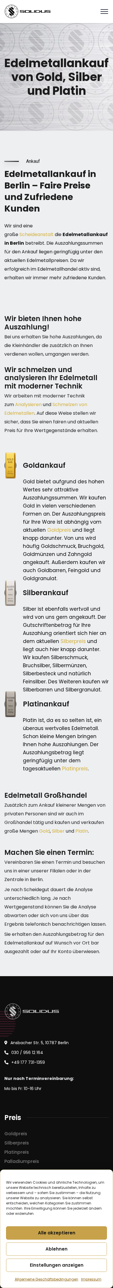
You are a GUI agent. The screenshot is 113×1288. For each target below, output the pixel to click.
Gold (44, 831)
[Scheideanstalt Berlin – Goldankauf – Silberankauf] (28, 11)
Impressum (91, 1279)
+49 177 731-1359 (28, 1062)
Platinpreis (75, 768)
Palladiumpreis (21, 1161)
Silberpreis (73, 641)
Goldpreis (59, 530)
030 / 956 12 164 (27, 1052)
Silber (58, 831)
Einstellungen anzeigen (56, 1265)
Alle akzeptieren (56, 1233)
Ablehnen (56, 1249)
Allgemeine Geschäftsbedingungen (46, 1279)
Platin (81, 831)
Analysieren (28, 404)
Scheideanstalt (36, 234)
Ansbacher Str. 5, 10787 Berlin (39, 1043)
